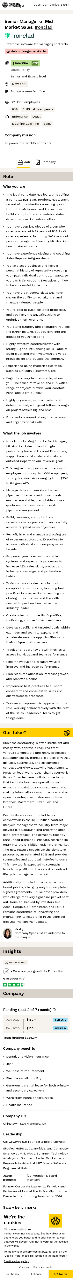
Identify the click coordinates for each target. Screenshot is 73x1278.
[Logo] (13, 5)
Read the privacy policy (16, 1261)
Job (27, 162)
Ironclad (44, 27)
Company (48, 162)
